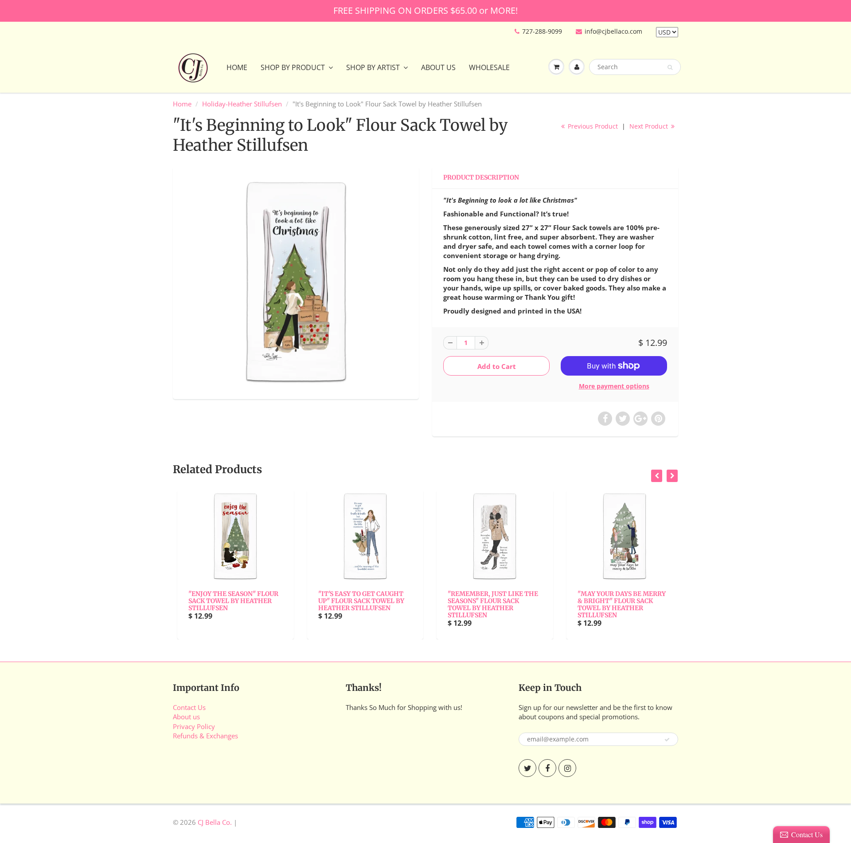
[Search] (670, 67)
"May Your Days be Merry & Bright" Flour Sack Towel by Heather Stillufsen (617, 604)
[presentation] (656, 476)
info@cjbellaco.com (613, 31)
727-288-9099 (542, 31)
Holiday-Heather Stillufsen (242, 103)
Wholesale (489, 67)
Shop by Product (293, 67)
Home (236, 67)
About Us (438, 67)
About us (186, 716)
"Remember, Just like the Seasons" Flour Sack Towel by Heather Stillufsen (488, 604)
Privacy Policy (194, 726)
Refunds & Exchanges (205, 735)
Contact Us (189, 707)
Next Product (649, 126)
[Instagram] (567, 768)
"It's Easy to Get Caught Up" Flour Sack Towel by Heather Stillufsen (357, 601)
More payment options (614, 386)
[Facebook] (547, 768)
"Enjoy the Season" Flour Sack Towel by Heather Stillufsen (229, 601)
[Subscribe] (667, 740)
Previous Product (592, 126)
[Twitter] (527, 768)
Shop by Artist (373, 67)
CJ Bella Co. (215, 822)
